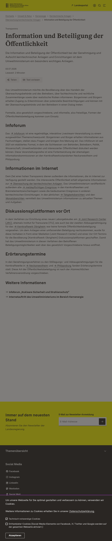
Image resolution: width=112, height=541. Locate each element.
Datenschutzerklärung (81, 511)
